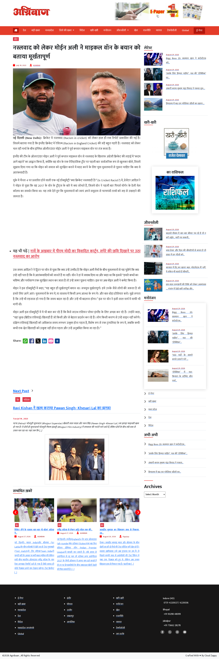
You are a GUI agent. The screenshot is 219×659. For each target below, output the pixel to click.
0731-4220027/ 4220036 (176, 603)
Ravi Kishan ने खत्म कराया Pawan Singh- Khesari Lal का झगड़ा (62, 408)
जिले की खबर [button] (65, 30)
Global (185, 30)
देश (24, 30)
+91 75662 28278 (172, 625)
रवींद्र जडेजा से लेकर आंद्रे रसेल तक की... (32, 530)
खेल (136, 30)
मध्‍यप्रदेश (49, 30)
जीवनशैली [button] (121, 30)
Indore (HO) (175, 600)
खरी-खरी (94, 30)
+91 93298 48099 (172, 614)
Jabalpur (172, 623)
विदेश (82, 30)
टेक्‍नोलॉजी (172, 30)
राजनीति (147, 30)
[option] (34, 535)
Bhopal (172, 612)
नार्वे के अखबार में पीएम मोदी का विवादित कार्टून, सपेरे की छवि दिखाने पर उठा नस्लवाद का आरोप (76, 254)
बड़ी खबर (35, 30)
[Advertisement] (76, 222)
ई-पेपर (199, 30)
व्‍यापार (159, 30)
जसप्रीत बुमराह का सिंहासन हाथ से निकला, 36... (77, 531)
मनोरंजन (107, 30)
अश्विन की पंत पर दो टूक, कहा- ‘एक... (116, 530)
